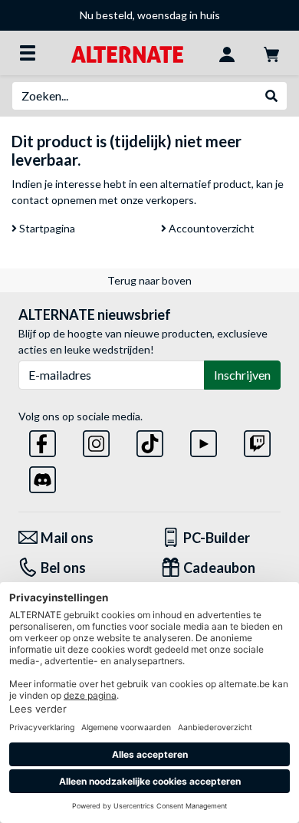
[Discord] (42, 476)
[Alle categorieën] (28, 53)
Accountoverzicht (210, 228)
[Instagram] (96, 440)
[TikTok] (149, 440)
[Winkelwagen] (271, 53)
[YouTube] (203, 440)
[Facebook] (42, 440)
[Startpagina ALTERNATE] (126, 52)
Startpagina (46, 228)
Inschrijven (242, 374)
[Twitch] (257, 440)
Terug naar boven (149, 280)
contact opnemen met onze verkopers (103, 199)
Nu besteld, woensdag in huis (150, 14)
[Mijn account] (227, 53)
